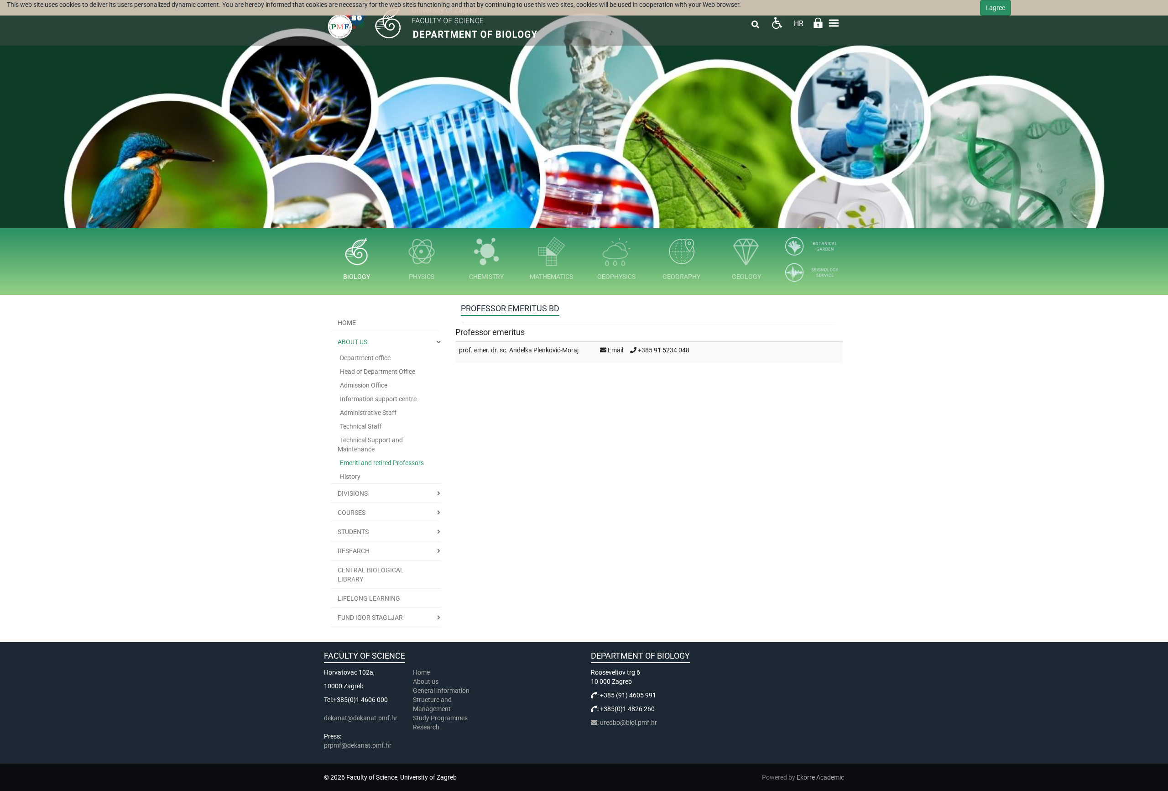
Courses (351, 512)
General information (441, 690)
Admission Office (363, 385)
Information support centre (378, 399)
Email (615, 350)
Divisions (353, 493)
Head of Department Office (377, 371)
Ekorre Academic (820, 777)
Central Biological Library (371, 574)
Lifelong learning (369, 598)
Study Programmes (440, 718)
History (350, 476)
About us (352, 342)
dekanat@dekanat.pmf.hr (360, 718)
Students (353, 531)
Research (354, 551)
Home (347, 322)
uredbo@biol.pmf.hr (628, 722)
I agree (995, 7)
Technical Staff (361, 426)
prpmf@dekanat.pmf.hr (357, 745)
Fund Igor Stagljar (370, 617)
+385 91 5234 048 (663, 350)
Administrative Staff (368, 412)
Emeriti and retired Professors (382, 462)
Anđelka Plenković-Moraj (544, 350)
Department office (365, 357)
